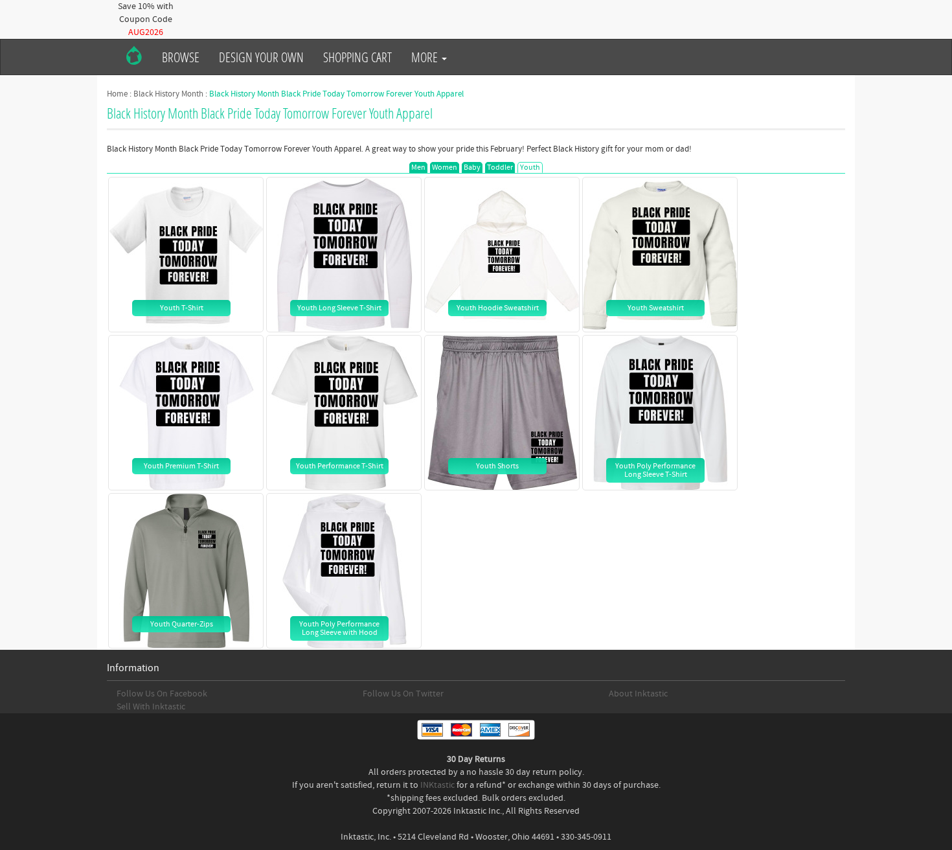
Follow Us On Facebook (162, 694)
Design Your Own (261, 57)
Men (418, 167)
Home (117, 94)
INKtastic (437, 785)
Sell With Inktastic (151, 707)
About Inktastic (638, 694)
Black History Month (168, 94)
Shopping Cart (357, 57)
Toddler (500, 167)
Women (444, 167)
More (425, 57)
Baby (472, 167)
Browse (180, 57)
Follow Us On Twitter (403, 694)
